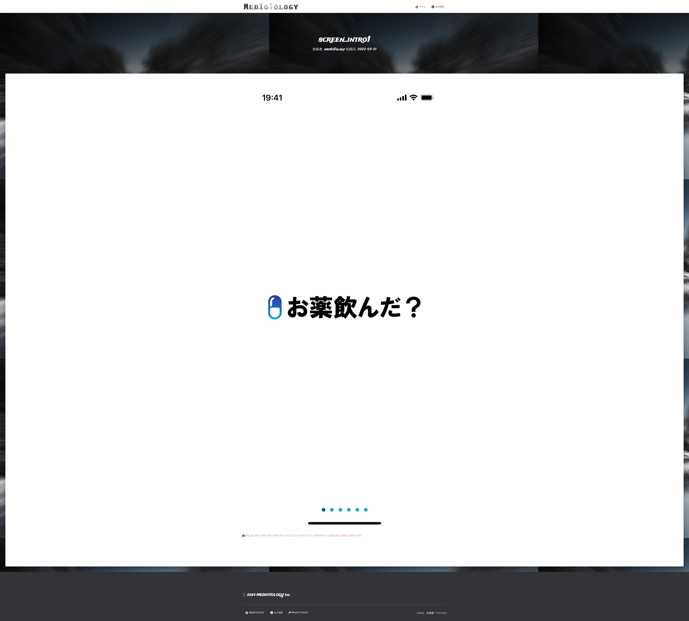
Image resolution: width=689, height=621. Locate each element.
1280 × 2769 (354, 535)
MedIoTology (256, 612)
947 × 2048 (327, 535)
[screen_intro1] (344, 307)
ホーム (422, 6)
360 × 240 (340, 535)
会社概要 (439, 6)
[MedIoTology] (271, 6)
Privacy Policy (299, 612)
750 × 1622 (285, 535)
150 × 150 (259, 535)
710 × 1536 (313, 535)
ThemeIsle (441, 612)
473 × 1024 (299, 535)
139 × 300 (271, 535)
